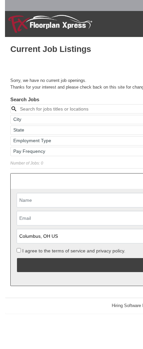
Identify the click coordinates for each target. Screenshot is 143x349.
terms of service (68, 250)
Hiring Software (126, 305)
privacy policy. (110, 250)
